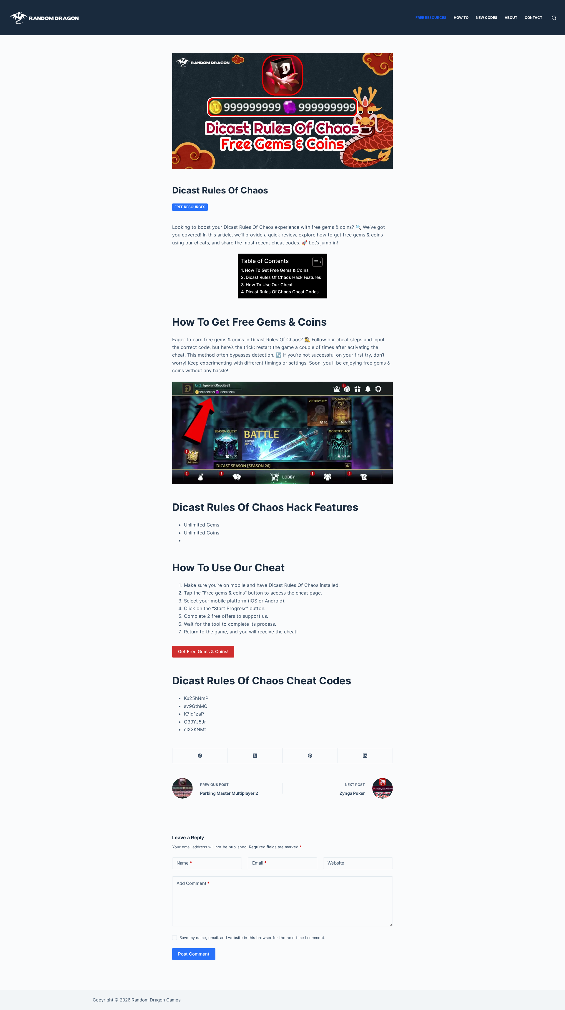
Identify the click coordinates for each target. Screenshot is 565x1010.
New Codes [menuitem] (486, 17)
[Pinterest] (310, 755)
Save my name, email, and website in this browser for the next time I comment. (252, 937)
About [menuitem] (511, 17)
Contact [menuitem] (533, 17)
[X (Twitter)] (254, 755)
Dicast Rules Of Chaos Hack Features (283, 277)
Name (184, 863)
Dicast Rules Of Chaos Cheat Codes (282, 291)
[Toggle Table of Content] (314, 262)
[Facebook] (199, 755)
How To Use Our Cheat (269, 284)
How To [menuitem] (461, 17)
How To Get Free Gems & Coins (277, 270)
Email (259, 863)
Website (336, 863)
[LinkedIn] (365, 755)
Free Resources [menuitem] (431, 17)
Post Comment (194, 954)
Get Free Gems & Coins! (203, 651)
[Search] (554, 18)
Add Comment (193, 883)
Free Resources (190, 207)
